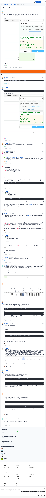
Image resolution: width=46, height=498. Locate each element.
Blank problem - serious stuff (6, 433)
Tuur (4, 11)
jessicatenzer (5, 450)
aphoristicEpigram (6, 455)
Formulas (15, 4)
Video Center (31, 470)
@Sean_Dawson (30, 204)
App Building (6, 472)
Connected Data (6, 476)
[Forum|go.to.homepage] (6, 2)
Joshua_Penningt (6, 283)
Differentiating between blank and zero (11, 157)
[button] (1, 1)
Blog (16, 483)
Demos (30, 472)
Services (5, 481)
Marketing (17, 469)
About (17, 479)
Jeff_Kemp (5, 265)
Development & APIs (4, 434)
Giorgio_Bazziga (6, 418)
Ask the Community (10, 4)
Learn (30, 465)
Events (30, 469)
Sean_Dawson (6, 151)
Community (5, 4)
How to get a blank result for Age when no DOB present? (9, 431)
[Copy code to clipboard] (43, 80)
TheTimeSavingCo (6, 448)
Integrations (6, 469)
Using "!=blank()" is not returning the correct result (9, 436)
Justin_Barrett (6, 213)
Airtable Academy (31, 467)
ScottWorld (5, 453)
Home (1, 4)
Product (17, 467)
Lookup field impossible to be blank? (7, 441)
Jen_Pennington (6, 257)
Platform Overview (6, 467)
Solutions (17, 465)
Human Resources (19, 472)
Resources (5, 478)
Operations (18, 470)
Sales (17, 474)
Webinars (30, 476)
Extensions (5, 470)
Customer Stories (31, 474)
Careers (17, 481)
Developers (5, 483)
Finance (17, 476)
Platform (5, 465)
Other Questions (4, 442)
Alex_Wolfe (5, 458)
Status (17, 485)
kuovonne (5, 301)
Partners (5, 479)
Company (17, 478)
